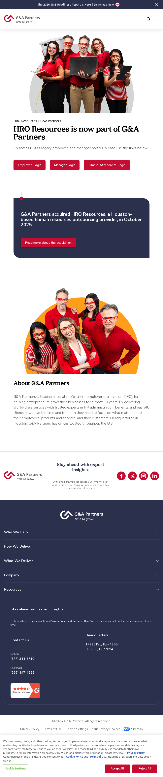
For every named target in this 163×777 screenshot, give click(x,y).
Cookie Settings (15, 768)
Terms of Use (64, 485)
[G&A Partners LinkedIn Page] (154, 476)
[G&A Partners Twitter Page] (132, 476)
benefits (121, 407)
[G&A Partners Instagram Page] (143, 476)
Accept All (117, 768)
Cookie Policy (74, 756)
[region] (81, 756)
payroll (142, 407)
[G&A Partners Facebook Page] (121, 476)
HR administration (99, 407)
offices (63, 423)
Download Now (104, 5)
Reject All (145, 768)
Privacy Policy (100, 482)
